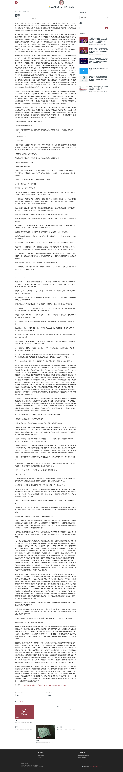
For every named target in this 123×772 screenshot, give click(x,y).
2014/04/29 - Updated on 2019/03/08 (65, 709)
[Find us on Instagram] (16, 2)
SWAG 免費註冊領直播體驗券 (82, 755)
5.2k (106, 91)
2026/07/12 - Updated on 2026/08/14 (96, 64)
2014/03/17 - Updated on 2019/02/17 (22, 729)
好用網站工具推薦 (82, 757)
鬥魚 (16, 720)
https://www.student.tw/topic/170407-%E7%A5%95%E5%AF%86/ (44, 685)
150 (52, 709)
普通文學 (24, 11)
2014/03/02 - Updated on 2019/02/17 (43, 742)
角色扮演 (59, 727)
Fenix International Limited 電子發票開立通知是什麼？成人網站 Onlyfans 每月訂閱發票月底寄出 (98, 88)
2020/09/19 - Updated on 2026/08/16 (96, 72)
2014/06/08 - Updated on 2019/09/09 (22, 722)
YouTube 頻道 (41, 755)
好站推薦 (82, 752)
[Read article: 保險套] (45, 732)
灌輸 (58, 707)
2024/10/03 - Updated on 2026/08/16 (96, 44)
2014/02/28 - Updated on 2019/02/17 (65, 729)
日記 (65, 7)
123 (74, 709)
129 (74, 729)
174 (52, 742)
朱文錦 (16, 727)
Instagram (40, 757)
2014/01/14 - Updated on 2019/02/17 (22, 18)
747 (96, 82)
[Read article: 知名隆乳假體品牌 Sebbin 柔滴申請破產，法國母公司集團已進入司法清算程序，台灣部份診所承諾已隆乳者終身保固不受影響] (84, 79)
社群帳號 (40, 752)
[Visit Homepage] (61, 2)
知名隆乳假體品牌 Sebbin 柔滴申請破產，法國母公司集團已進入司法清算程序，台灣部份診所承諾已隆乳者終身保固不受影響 (98, 79)
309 (31, 722)
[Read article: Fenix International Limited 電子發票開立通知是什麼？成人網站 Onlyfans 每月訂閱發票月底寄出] (84, 89)
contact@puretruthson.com (96, 766)
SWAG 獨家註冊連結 (56, 7)
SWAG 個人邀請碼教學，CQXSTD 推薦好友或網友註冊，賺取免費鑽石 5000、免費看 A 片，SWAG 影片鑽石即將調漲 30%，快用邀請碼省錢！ (98, 61)
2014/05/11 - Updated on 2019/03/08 (43, 709)
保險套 (37, 740)
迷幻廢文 (71, 7)
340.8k (106, 72)
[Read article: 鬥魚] (24, 712)
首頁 (16, 11)
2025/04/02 (92, 82)
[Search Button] (107, 2)
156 (31, 729)
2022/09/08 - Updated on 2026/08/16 (96, 91)
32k (105, 64)
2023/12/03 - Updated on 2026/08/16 (96, 54)
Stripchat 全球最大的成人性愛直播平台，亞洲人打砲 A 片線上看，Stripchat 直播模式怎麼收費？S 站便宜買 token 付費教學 (98, 50)
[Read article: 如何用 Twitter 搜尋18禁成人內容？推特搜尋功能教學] (84, 71)
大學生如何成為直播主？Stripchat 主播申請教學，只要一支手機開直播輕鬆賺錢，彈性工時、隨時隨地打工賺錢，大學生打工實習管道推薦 (98, 40)
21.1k (106, 54)
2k (105, 44)
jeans (37, 707)
